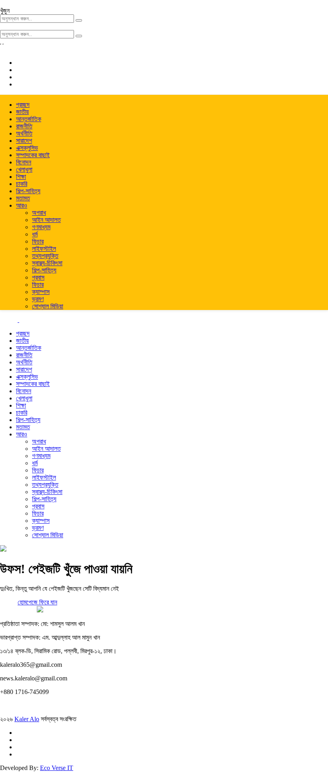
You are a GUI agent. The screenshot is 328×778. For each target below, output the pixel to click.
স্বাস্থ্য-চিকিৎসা (47, 263)
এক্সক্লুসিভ (27, 147)
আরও (21, 205)
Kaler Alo (26, 719)
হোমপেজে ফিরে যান (37, 602)
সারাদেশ (24, 140)
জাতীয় (22, 111)
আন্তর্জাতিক (28, 119)
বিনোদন (23, 162)
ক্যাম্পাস (41, 291)
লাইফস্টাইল (44, 248)
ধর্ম (35, 234)
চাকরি (21, 183)
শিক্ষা (21, 176)
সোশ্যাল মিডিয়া (47, 306)
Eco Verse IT (56, 767)
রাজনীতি (24, 126)
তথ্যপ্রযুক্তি (45, 255)
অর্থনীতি (24, 133)
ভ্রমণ (38, 299)
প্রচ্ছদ (23, 104)
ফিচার (38, 241)
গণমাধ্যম (41, 227)
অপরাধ (39, 212)
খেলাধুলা (24, 169)
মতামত (23, 198)
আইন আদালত (46, 219)
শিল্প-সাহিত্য (28, 191)
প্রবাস (38, 277)
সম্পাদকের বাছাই (33, 155)
